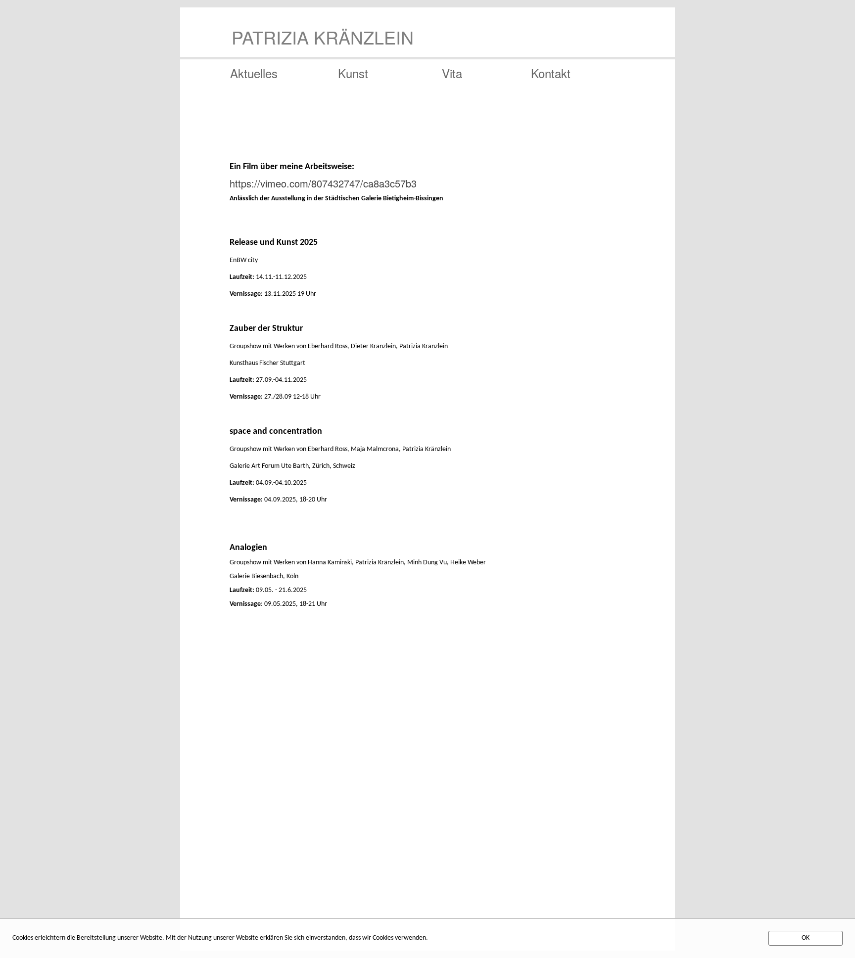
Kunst (353, 71)
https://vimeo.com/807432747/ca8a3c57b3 (323, 183)
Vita (452, 71)
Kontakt (550, 71)
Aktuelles (254, 71)
